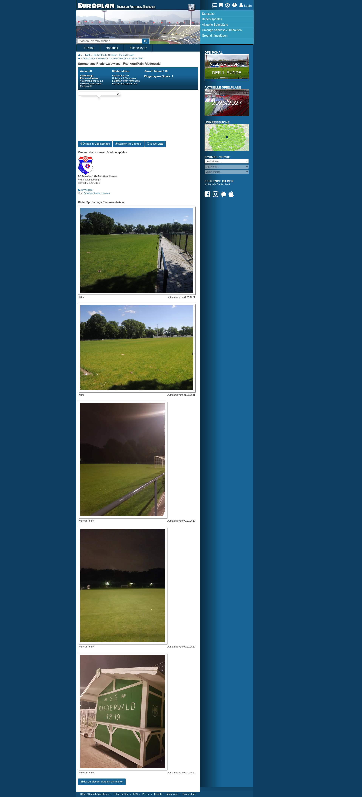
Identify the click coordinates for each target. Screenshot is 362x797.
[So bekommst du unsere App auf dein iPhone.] (232, 194)
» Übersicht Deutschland (217, 184)
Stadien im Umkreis (129, 143)
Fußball (89, 47)
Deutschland (99, 55)
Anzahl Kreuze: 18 (156, 70)
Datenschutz (189, 794)
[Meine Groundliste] (215, 5)
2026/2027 (227, 102)
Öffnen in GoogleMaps (96, 143)
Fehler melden (121, 794)
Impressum (172, 794)
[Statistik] (235, 5)
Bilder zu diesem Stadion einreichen (102, 781)
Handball (112, 47)
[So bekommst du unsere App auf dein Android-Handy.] (224, 194)
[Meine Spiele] (228, 5)
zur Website (86, 190)
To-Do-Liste (156, 143)
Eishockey (137, 47)
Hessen (102, 58)
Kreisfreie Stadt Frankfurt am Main (125, 58)
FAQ (135, 794)
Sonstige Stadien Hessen (121, 55)
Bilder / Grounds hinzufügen (94, 794)
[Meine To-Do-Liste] (222, 5)
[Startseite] (96, 8)
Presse (146, 794)
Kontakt (158, 794)
